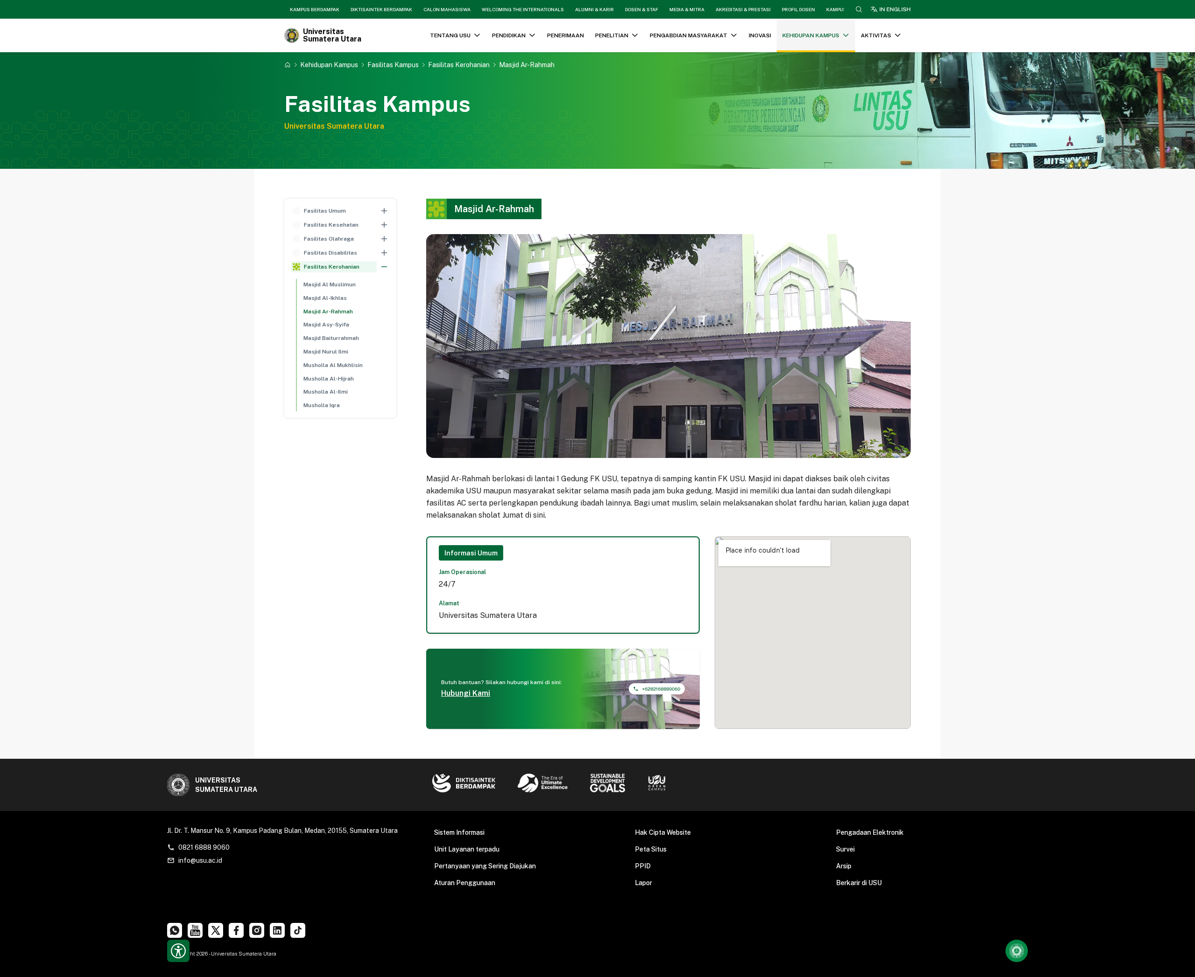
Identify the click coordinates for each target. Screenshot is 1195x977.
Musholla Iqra (321, 405)
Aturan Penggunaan (464, 883)
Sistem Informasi (459, 832)
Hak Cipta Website (663, 832)
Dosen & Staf (641, 9)
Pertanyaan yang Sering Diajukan (485, 866)
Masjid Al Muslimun (329, 284)
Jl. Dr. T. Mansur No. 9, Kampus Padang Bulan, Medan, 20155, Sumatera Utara (282, 830)
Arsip (843, 866)
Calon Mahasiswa (447, 9)
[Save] (287, 65)
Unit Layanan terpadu (466, 849)
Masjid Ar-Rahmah (328, 311)
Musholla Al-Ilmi (325, 391)
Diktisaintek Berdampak (381, 9)
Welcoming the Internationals (523, 9)
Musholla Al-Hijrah (328, 378)
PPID (643, 866)
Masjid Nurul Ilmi (325, 351)
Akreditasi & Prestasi (743, 9)
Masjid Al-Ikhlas (325, 298)
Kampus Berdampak (314, 9)
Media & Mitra (686, 9)
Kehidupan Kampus (329, 65)
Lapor (643, 883)
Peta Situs (651, 849)
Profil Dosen (798, 9)
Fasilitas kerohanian (459, 65)
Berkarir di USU (859, 883)
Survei (845, 849)
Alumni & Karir (594, 9)
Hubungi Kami (465, 693)
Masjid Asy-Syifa (326, 324)
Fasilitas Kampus (393, 65)
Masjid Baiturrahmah (331, 338)
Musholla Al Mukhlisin (333, 365)
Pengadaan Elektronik (870, 832)
